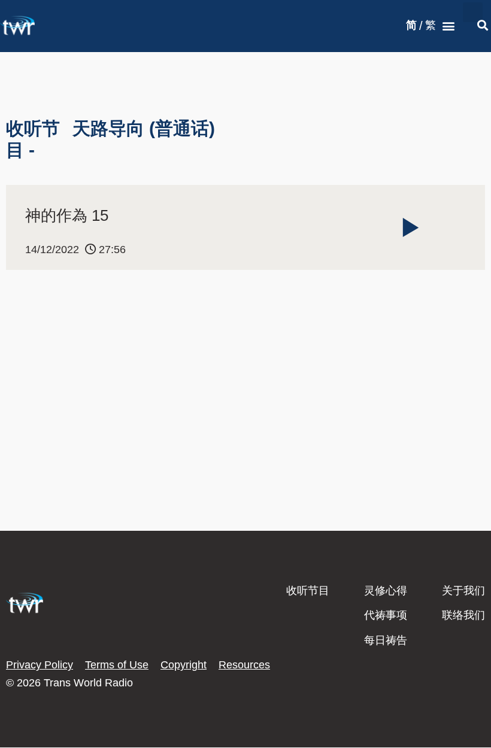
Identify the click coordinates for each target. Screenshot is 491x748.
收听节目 (307, 591)
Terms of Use (116, 665)
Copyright (183, 665)
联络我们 (463, 615)
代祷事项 (385, 615)
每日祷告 (385, 640)
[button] (448, 26)
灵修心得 (385, 591)
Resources (244, 665)
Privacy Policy (39, 665)
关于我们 (463, 591)
